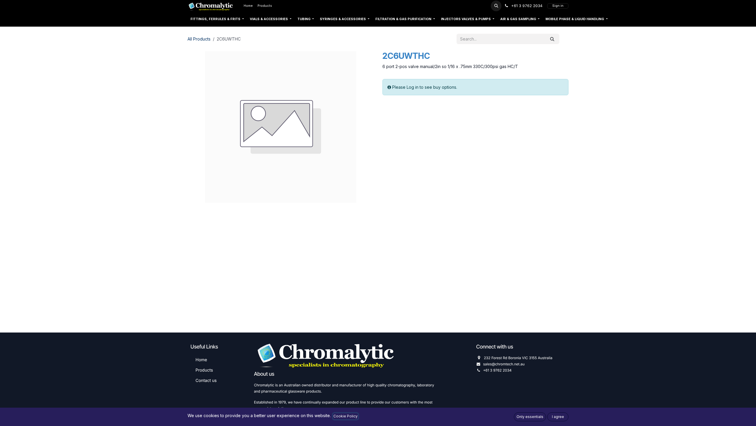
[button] (496, 6)
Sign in (557, 6)
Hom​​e (201, 359)
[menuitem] (248, 6)
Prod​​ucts (204, 370)
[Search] (552, 39)
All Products (199, 38)
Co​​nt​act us (206, 380)
